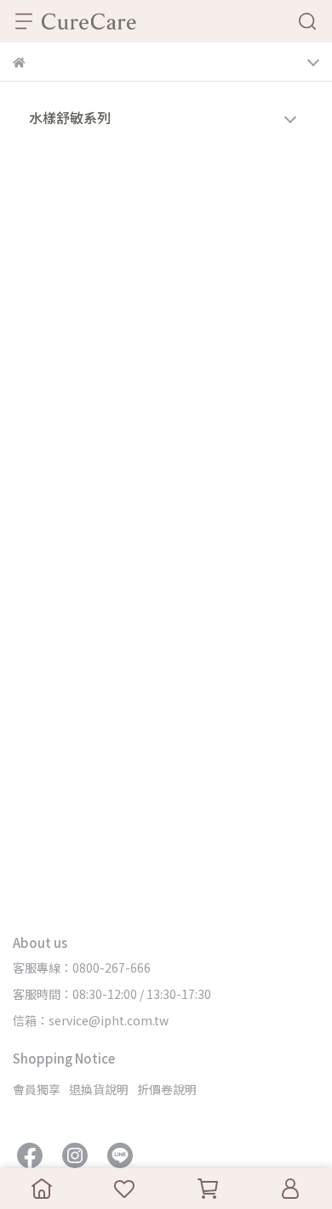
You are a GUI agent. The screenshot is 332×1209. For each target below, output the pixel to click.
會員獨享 (36, 1089)
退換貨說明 (99, 1089)
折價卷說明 (167, 1089)
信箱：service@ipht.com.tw (91, 1020)
